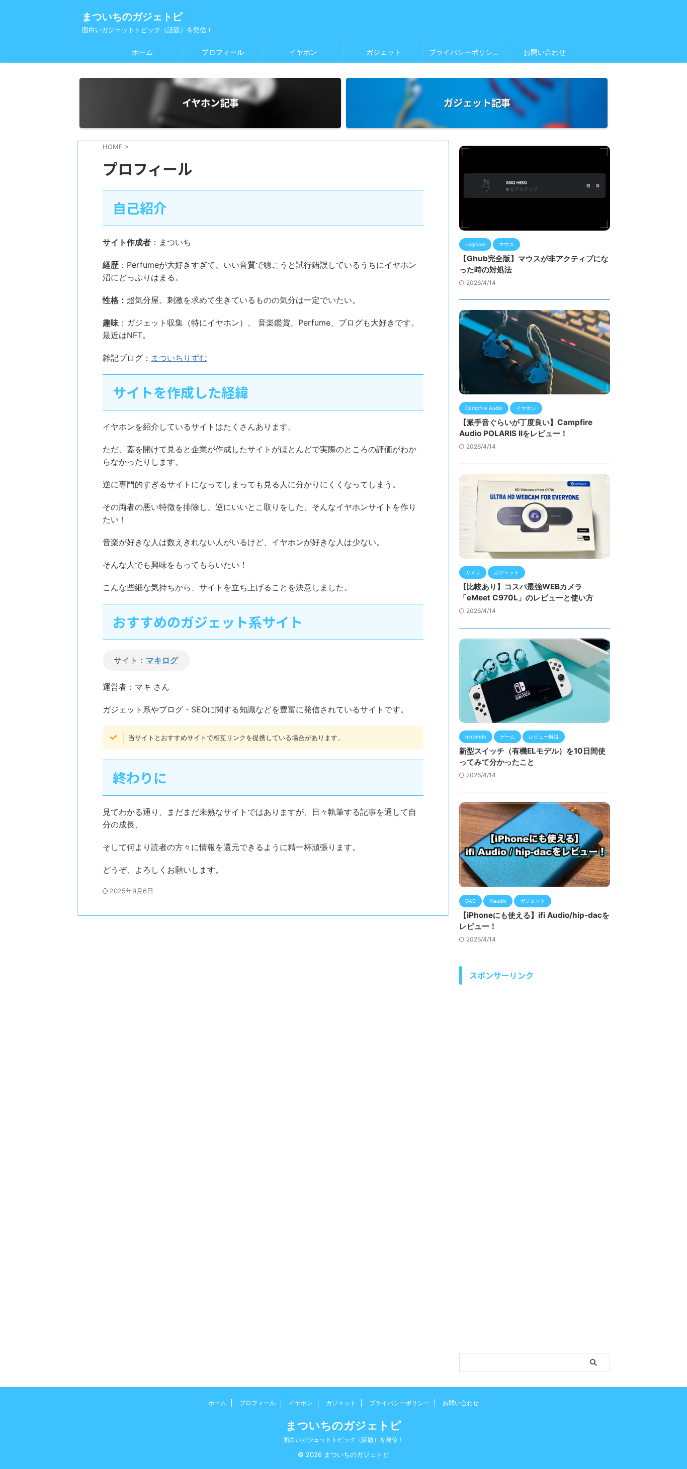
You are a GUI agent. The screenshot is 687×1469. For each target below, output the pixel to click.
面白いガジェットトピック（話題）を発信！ (343, 1439)
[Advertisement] (534, 1171)
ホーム (142, 52)
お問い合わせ (545, 52)
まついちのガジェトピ (132, 17)
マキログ (162, 660)
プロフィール (223, 52)
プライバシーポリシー (464, 52)
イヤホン (303, 52)
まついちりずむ (179, 358)
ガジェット (383, 52)
